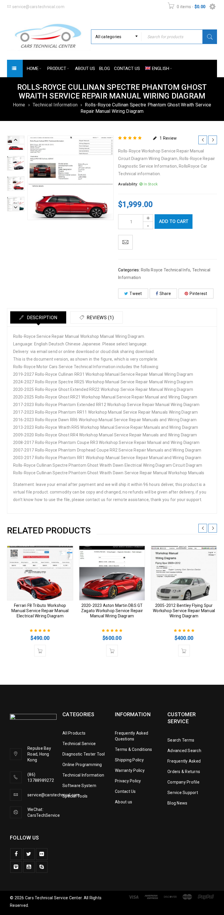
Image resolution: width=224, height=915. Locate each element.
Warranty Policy (130, 770)
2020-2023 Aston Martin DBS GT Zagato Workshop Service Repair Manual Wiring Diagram (112, 610)
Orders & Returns (183, 771)
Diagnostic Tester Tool (83, 754)
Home (19, 105)
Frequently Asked (184, 761)
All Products (73, 733)
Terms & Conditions (133, 749)
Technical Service (79, 743)
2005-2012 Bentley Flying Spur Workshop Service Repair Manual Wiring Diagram (184, 610)
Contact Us (125, 791)
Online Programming (82, 764)
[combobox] (116, 36)
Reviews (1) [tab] (99, 317)
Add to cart (173, 221)
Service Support (182, 792)
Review (168, 138)
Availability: (128, 184)
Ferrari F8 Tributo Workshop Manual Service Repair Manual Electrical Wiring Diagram (40, 610)
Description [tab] (41, 317)
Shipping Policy (129, 760)
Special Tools (75, 796)
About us (123, 802)
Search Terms (180, 740)
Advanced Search (184, 750)
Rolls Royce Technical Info (165, 270)
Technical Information (55, 105)
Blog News (177, 803)
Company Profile (183, 782)
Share (165, 293)
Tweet (136, 293)
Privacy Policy (128, 781)
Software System (79, 785)
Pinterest (198, 293)
